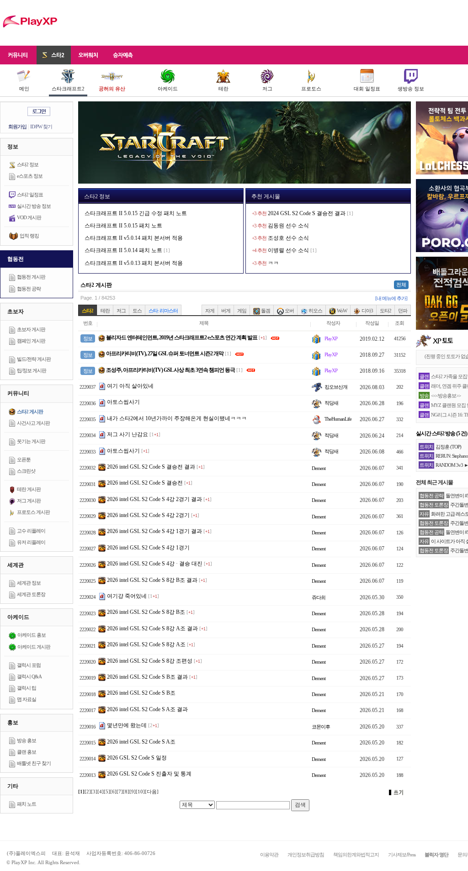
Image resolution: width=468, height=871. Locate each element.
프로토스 (311, 88)
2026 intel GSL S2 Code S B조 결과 (147, 677)
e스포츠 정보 (30, 176)
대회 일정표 (367, 88)
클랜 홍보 (26, 752)
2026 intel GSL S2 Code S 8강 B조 (146, 612)
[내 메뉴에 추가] (391, 298)
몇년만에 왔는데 (127, 725)
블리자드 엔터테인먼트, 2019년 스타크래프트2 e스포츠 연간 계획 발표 (181, 337)
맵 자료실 (26, 699)
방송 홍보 (26, 740)
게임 (241, 310)
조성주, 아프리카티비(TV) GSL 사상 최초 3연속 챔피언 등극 (170, 370)
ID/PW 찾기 (41, 126)
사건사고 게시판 (33, 423)
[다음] (152, 791)
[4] (100, 791)
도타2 (385, 310)
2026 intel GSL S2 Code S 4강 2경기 (148, 515)
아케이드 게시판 (33, 646)
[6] (113, 791)
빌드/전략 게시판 (34, 359)
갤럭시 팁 (26, 688)
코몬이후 (321, 726)
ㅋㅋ (273, 263)
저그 (267, 88)
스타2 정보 (27, 164)
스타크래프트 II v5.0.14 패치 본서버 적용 (134, 238)
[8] (126, 791)
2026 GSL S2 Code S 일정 (137, 758)
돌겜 (265, 310)
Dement (318, 468)
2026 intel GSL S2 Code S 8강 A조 (146, 644)
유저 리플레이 (31, 542)
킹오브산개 (335, 387)
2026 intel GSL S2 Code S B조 (141, 693)
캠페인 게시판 (31, 340)
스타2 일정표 (30, 194)
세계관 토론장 (31, 594)
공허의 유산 (112, 88)
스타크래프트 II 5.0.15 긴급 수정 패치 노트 (136, 213)
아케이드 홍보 (31, 635)
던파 (402, 310)
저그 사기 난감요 (127, 434)
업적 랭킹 (29, 235)
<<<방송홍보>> (446, 395)
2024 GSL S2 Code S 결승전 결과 (307, 213)
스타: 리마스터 (163, 310)
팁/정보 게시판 (31, 370)
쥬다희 (318, 597)
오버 (289, 310)
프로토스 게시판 (33, 512)
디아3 (367, 310)
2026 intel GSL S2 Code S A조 (141, 742)
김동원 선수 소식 (288, 225)
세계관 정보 (29, 583)
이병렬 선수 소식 (288, 250)
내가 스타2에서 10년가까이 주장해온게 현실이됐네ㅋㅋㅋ (177, 418)
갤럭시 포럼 (29, 665)
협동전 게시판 (31, 277)
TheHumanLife (337, 419)
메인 (24, 88)
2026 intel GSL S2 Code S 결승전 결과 (151, 467)
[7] (120, 791)
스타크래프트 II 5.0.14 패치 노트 (123, 250)
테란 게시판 (29, 489)
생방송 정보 (411, 88)
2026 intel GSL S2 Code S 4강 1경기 (148, 547)
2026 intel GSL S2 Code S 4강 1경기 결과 (154, 531)
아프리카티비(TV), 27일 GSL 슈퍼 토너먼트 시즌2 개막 (164, 353)
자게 (209, 310)
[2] (88, 791)
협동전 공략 (29, 288)
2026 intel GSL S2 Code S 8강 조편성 (149, 661)
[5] (107, 791)
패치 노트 (26, 804)
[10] (140, 791)
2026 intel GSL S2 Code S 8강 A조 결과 (152, 628)
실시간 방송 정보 (34, 206)
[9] (132, 791)
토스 (137, 310)
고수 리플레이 (31, 530)
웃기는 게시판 (31, 441)
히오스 (315, 310)
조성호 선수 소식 (288, 238)
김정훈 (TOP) (448, 446)
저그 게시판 (29, 500)
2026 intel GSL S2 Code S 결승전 (145, 483)
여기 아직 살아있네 (130, 386)
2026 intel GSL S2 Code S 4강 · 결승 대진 (154, 563)
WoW (341, 310)
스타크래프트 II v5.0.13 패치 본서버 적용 (134, 263)
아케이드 (168, 88)
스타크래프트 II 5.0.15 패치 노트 (123, 225)
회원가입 (17, 126)
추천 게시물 (265, 196)
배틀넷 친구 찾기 (34, 763)
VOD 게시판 (29, 217)
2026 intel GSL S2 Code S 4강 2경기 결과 (154, 499)
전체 (401, 284)
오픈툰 (24, 459)
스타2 (87, 310)
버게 (225, 310)
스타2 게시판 (30, 411)
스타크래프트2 (68, 88)
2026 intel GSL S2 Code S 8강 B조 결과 (152, 580)
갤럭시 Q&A (29, 676)
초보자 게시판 (31, 329)
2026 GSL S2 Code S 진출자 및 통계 (149, 774)
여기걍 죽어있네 (127, 596)
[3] (94, 791)
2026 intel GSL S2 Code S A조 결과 (147, 709)
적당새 (331, 403)
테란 (223, 88)
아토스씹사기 (123, 402)
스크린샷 (26, 471)
